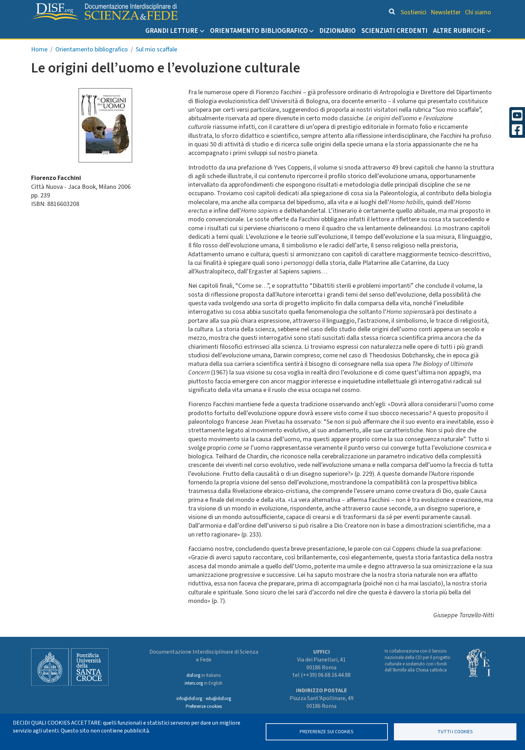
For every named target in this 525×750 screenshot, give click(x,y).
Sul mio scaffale (156, 49)
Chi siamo (478, 12)
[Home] (104, 11)
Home (39, 49)
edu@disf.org (218, 698)
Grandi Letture (171, 31)
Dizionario (337, 31)
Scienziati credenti (394, 31)
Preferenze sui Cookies (327, 731)
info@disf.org (189, 698)
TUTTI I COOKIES (455, 731)
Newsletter (446, 12)
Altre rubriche (459, 31)
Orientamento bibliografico (259, 31)
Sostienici (413, 12)
